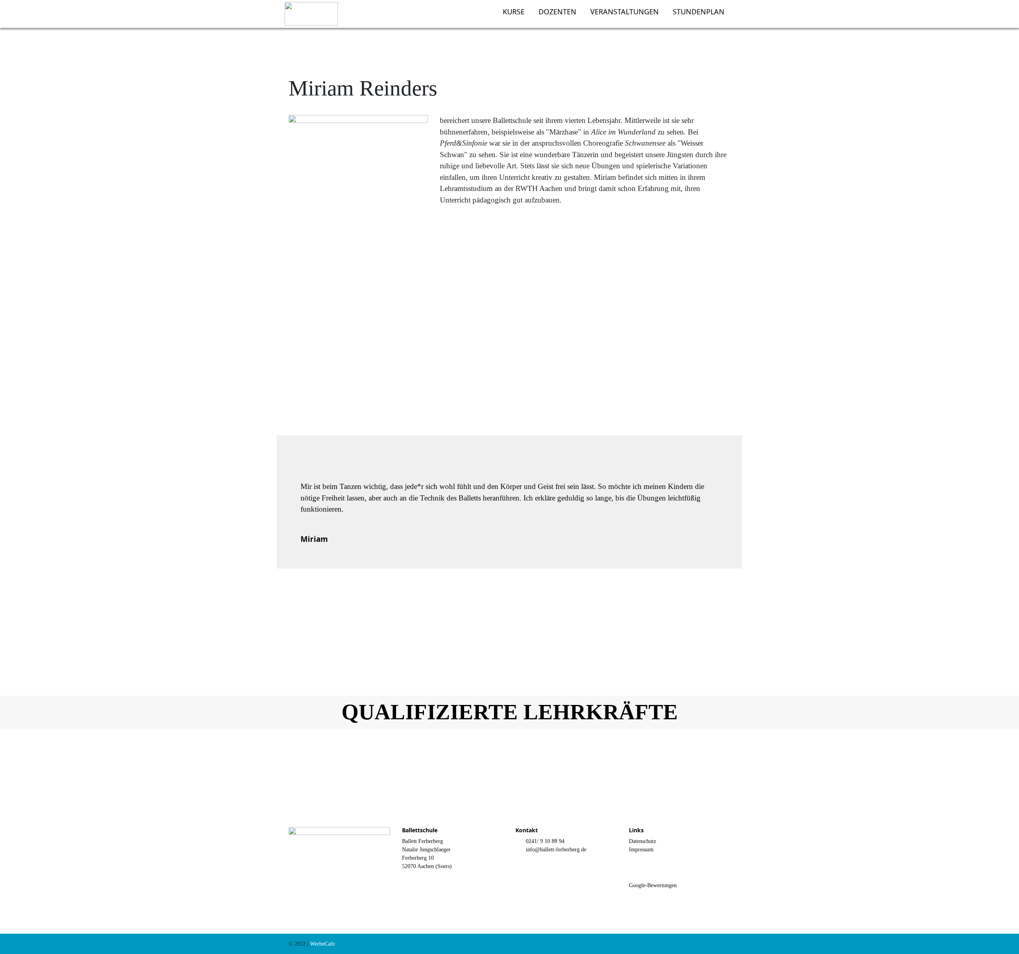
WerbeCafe (322, 944)
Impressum (641, 850)
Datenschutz (642, 841)
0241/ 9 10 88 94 (545, 841)
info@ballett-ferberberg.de (556, 850)
